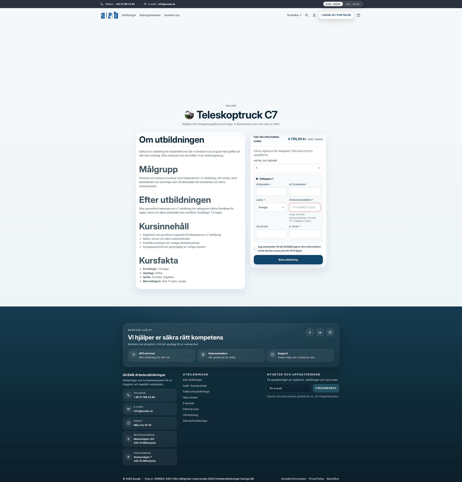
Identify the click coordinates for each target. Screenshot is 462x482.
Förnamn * (263, 184)
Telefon (262, 226)
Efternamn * (298, 184)
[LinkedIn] (320, 332)
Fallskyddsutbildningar (196, 391)
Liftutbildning (190, 414)
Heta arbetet (190, 397)
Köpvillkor (333, 478)
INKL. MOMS (353, 4)
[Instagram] (330, 332)
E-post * (295, 226)
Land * (260, 200)
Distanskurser (191, 408)
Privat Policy (316, 478)
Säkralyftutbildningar (195, 420)
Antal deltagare (266, 160)
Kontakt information (293, 478)
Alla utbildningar (192, 379)
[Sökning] (307, 15)
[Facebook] (310, 332)
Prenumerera (326, 388)
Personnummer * (301, 200)
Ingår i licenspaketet (195, 385)
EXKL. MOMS (333, 4)
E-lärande (188, 403)
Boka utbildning (288, 259)
